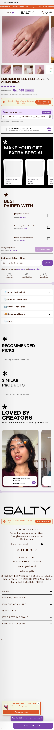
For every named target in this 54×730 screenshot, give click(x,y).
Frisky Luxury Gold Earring (23, 237)
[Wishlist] (47, 12)
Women (9, 13)
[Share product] (48, 78)
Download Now (42, 102)
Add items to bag (43, 249)
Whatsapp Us (27, 571)
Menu (5, 591)
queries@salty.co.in (27, 566)
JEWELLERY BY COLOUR (15, 617)
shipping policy (34, 269)
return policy (20, 269)
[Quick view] (34, 482)
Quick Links (9, 610)
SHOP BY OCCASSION (14, 623)
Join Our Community (15, 604)
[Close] (38, 703)
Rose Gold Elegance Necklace (21, 214)
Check (47, 263)
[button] (8, 86)
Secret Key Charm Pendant (24, 226)
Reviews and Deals (14, 597)
